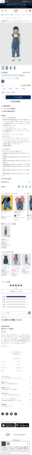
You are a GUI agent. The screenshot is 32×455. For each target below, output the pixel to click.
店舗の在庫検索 (16, 101)
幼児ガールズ (4, 367)
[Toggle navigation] (2, 11)
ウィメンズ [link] (17, 14)
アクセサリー (19, 371)
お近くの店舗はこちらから (6, 406)
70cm (4, 88)
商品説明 (3, 115)
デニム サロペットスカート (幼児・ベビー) (5, 267)
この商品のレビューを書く (16, 291)
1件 (29, 72)
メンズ (18, 361)
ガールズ (3, 364)
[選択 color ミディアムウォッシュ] (2, 81)
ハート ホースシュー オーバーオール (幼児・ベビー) (15, 267)
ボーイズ (18, 364)
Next (29, 43)
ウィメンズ (3, 361)
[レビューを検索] (29, 313)
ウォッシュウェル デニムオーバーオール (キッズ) (26, 267)
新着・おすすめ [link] (5, 14)
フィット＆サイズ (5, 149)
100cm (3, 92)
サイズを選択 (18, 97)
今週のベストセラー (17, 18)
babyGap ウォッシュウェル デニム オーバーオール (5, 240)
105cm (8, 92)
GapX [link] (11, 14)
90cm (17, 88)
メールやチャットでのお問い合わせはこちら (10, 394)
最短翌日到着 (6, 106)
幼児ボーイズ (19, 367)
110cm (13, 92)
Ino (1, 214)
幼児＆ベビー (8, 18)
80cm (10, 88)
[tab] (16, 106)
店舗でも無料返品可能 (8, 111)
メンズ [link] (23, 14)
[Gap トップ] (16, 11)
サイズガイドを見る (26, 85)
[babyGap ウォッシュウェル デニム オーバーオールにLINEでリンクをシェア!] (26, 186)
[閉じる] (27, 443)
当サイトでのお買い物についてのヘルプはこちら (11, 378)
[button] (26, 1)
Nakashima (19, 214)
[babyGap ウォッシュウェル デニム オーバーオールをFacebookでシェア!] (19, 186)
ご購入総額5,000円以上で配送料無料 (9, 389)
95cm (23, 88)
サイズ (3, 85)
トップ (2, 18)
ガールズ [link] (28, 14)
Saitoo (30, 214)
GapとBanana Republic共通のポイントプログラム (11, 400)
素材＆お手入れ (5, 182)
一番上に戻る (16, 354)
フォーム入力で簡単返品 (9, 108)
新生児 (2, 371)
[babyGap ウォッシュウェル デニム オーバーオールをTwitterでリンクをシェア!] (22, 186)
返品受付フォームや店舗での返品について (10, 383)
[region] (14, 447)
